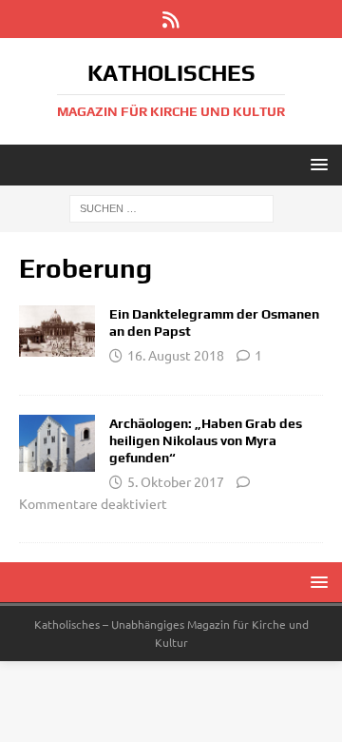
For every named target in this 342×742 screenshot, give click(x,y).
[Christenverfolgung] (57, 443)
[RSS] (171, 19)
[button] (315, 164)
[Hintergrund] (57, 331)
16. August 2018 (175, 354)
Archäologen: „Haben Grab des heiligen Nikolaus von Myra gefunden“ (205, 440)
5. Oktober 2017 (175, 481)
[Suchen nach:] (171, 207)
